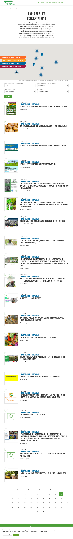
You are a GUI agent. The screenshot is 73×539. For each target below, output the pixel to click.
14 (24, 494)
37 (43, 503)
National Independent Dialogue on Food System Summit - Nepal (43, 145)
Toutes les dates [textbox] (10, 91)
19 (55, 494)
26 (37, 498)
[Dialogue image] (11, 108)
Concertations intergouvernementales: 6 (13, 60)
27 (43, 498)
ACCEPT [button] (16, 535)
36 (37, 503)
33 (18, 503)
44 (24, 507)
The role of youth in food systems (32, 414)
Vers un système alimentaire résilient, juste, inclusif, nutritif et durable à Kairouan (43, 358)
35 (31, 503)
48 (49, 507)
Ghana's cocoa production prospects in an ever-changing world (43, 473)
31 (67, 498)
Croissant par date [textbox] (43, 91)
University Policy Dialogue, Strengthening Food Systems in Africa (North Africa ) (42, 241)
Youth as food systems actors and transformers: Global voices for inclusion (44, 454)
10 (61, 489)
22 (12, 498)
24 (24, 498)
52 (37, 512)
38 (49, 503)
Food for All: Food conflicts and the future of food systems (42, 221)
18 (49, 494)
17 (43, 494)
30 (61, 498)
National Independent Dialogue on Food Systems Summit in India (43, 106)
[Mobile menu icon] (67, 2)
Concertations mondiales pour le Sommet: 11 (12, 66)
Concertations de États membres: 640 (10, 57)
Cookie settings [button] (7, 535)
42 (12, 507)
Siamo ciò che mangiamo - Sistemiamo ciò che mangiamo (40, 376)
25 (31, 498)
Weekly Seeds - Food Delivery (30, 298)
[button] (42, 55)
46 (37, 507)
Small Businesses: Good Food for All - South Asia (38, 337)
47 (43, 507)
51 (67, 507)
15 (31, 494)
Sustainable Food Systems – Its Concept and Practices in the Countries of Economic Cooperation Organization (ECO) (42, 396)
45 (31, 507)
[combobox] (20, 85)
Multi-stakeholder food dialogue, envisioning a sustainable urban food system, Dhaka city (42, 319)
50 (61, 507)
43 (18, 507)
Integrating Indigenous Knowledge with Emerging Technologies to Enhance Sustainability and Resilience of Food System (43, 279)
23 (18, 498)
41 (67, 503)
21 (67, 494)
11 (67, 489)
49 (55, 507)
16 (37, 494)
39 (55, 503)
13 (18, 494)
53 (43, 512)
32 (12, 503)
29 (55, 498)
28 (49, 498)
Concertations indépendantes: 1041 (10, 63)
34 (24, 503)
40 (61, 503)
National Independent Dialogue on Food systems (38, 164)
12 (12, 494)
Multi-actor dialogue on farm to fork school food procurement (43, 126)
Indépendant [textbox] (41, 85)
